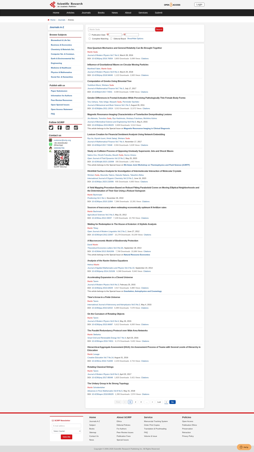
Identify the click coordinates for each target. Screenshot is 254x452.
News (115, 12)
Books (101, 12)
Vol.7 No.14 (109, 357)
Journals (86, 12)
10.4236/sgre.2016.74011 (102, 341)
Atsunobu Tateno (107, 175)
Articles (70, 12)
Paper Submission (59, 91)
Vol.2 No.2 (122, 231)
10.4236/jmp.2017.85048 (102, 377)
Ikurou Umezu (130, 155)
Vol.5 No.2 (135, 304)
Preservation (187, 429)
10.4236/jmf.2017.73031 (102, 92)
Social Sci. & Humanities (62, 77)
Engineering (56, 63)
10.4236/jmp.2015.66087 (102, 324)
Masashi (116, 102)
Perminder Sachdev (131, 102)
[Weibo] (76, 127)
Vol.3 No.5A (118, 248)
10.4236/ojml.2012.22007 (102, 235)
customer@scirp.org (62, 140)
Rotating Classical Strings (100, 367)
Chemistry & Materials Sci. (62, 49)
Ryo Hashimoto (118, 118)
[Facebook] (60, 127)
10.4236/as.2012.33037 (102, 218)
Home (56, 12)
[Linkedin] (68, 127)
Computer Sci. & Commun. (63, 54)
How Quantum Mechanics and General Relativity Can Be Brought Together (124, 48)
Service (148, 417)
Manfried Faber (93, 69)
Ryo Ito (90, 138)
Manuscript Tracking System (156, 421)
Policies (186, 417)
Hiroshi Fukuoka (104, 155)
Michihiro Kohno (150, 118)
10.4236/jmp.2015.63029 (102, 288)
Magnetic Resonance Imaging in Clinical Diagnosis (147, 128)
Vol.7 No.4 (119, 142)
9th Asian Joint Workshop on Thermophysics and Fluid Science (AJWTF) (157, 165)
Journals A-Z (94, 421)
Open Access (187, 421)
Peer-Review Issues (125, 432)
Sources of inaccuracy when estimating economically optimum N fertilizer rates (126, 207)
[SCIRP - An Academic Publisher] (66, 4)
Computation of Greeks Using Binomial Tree (109, 81)
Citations (145, 58)
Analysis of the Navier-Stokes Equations (107, 261)
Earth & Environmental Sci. (63, 58)
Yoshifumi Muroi (94, 85)
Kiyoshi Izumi (99, 138)
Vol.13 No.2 (119, 158)
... (147, 402)
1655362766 (59, 148)
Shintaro (108, 85)
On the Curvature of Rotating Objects (105, 314)
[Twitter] (51, 127)
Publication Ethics (189, 425)
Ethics (119, 421)
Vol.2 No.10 (129, 268)
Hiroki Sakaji (111, 138)
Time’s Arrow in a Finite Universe (103, 297)
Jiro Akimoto (92, 118)
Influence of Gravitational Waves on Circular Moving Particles (117, 65)
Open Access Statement (61, 109)
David (92, 245)
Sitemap (92, 432)
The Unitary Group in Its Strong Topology (108, 383)
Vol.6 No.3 (114, 285)
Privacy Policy (188, 436)
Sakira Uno (92, 155)
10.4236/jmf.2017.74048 (102, 145)
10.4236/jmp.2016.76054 (102, 58)
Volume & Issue (150, 436)
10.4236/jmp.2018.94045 (102, 75)
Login (199, 4)
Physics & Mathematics (61, 72)
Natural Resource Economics (137, 255)
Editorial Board (120, 39)
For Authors (121, 429)
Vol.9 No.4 (114, 72)
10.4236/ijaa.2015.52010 (102, 308)
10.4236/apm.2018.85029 (103, 394)
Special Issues (123, 440)
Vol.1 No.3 (125, 105)
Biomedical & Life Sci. (61, 40)
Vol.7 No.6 (114, 55)
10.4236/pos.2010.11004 (102, 201)
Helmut (93, 265)
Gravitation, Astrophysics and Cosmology (143, 291)
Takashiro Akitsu (137, 175)
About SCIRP (124, 417)
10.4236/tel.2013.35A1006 (103, 251)
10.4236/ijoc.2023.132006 (103, 182)
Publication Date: (98, 35)
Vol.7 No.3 (119, 88)
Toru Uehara (92, 102)
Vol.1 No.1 (101, 198)
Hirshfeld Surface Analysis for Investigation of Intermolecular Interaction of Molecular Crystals (134, 171)
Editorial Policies (123, 425)
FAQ (53, 114)
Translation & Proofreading (155, 429)
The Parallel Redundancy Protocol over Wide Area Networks (117, 330)
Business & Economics (61, 45)
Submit (158, 12)
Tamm (92, 281)
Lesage (93, 354)
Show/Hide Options (135, 38)
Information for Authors (61, 96)
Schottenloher (96, 387)
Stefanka (94, 334)
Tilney (92, 228)
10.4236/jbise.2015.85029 (103, 125)
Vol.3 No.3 (109, 215)
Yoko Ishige (104, 102)
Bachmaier (94, 195)
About (128, 12)
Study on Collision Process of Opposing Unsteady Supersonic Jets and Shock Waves (130, 151)
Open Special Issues (60, 105)
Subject (92, 425)
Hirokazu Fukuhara (134, 118)
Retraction (186, 432)
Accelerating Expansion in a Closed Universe (110, 277)
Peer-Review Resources (61, 100)
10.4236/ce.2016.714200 (102, 361)
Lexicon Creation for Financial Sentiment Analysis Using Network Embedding (126, 134)
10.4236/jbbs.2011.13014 (102, 108)
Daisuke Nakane (122, 175)
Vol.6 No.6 (114, 321)
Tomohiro (105, 118)
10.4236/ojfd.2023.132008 (103, 162)
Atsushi (117, 155)
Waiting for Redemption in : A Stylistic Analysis (122, 224)
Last (159, 402)
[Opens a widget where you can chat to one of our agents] (244, 447)
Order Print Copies (152, 425)
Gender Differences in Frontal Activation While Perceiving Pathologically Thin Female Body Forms (136, 98)
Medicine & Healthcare (61, 68)
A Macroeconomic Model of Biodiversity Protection (112, 241)
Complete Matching (100, 39)
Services (143, 12)
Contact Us (94, 436)
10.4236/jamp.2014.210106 (103, 271)
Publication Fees (124, 436)
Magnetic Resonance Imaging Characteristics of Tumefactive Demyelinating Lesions (129, 114)
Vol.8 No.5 (131, 122)
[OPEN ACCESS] (172, 4)
